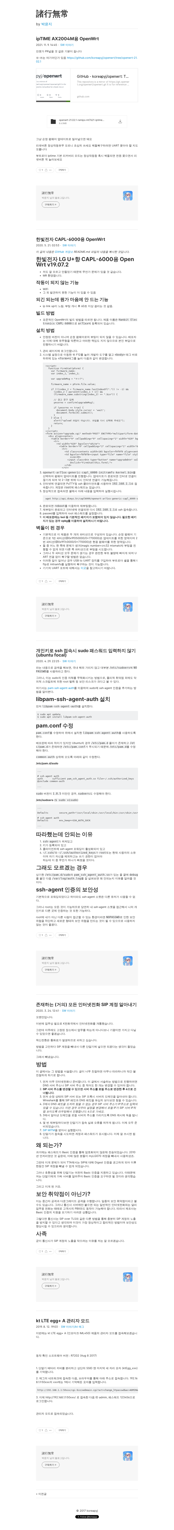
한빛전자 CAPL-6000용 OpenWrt (70, 239)
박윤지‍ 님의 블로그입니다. (56, 197)
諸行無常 (48, 193)
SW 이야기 (67, 45)
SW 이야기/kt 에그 (72, 1326)
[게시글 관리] (50, 170)
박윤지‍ (46, 24)
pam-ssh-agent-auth (61, 688)
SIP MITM (49, 1130)
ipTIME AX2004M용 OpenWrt (67, 38)
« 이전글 (41, 1494)
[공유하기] (46, 170)
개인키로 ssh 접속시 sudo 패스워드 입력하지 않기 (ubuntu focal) (86, 653)
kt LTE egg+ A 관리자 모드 (63, 1320)
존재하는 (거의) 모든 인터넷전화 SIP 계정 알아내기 (86, 1004)
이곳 (83, 568)
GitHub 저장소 (64, 251)
